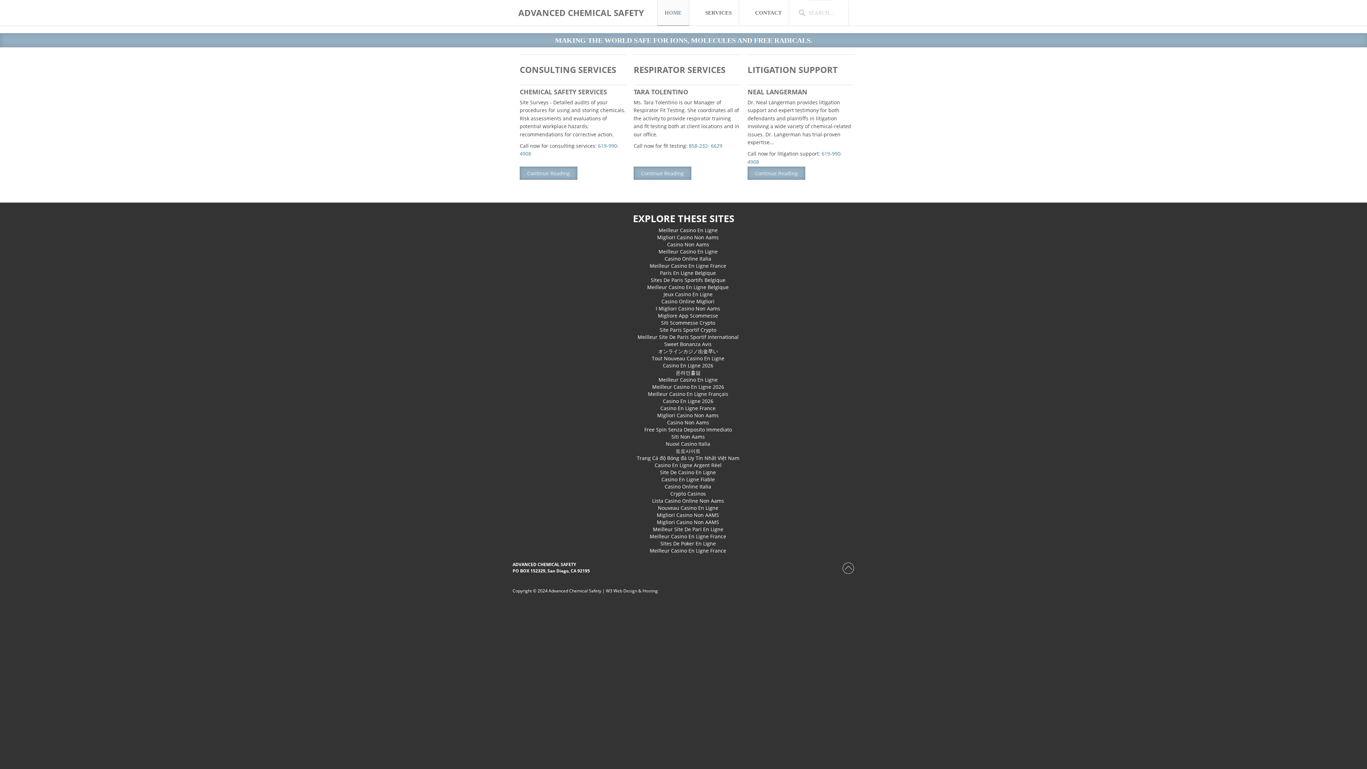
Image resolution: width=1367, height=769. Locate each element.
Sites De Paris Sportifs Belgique (688, 280)
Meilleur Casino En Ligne (688, 230)
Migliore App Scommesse (688, 315)
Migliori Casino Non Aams (688, 237)
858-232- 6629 (705, 145)
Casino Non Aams (688, 244)
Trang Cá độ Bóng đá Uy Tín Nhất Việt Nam (688, 458)
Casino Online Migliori (687, 301)
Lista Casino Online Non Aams (688, 500)
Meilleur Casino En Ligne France (688, 265)
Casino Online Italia (688, 258)
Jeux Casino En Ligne (688, 294)
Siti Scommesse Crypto (688, 322)
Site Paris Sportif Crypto (688, 329)
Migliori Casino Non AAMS (688, 515)
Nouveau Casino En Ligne (688, 507)
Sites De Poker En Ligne (688, 543)
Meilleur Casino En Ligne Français (688, 394)
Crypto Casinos (688, 493)
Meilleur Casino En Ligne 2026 (688, 386)
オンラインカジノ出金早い (688, 351)
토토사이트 (688, 451)
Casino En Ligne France (688, 408)
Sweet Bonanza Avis (688, 344)
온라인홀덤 (688, 372)
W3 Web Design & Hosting (632, 591)
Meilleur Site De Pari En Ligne (688, 529)
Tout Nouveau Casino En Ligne (688, 358)
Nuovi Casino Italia (688, 443)
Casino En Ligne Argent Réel (688, 465)
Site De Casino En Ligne (688, 472)
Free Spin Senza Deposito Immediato (688, 429)
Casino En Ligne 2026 (688, 365)
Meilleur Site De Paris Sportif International (688, 337)
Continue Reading (548, 173)
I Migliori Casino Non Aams (688, 308)
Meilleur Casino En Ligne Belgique (688, 287)
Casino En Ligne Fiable (688, 479)
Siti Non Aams (688, 436)
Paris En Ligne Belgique (688, 273)
